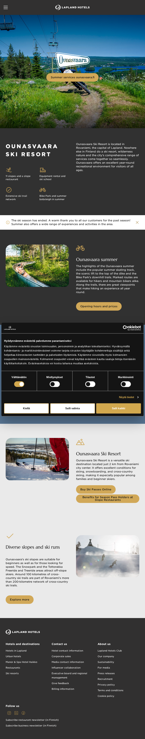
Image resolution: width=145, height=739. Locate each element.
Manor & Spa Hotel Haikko (21, 662)
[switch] (55, 384)
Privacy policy (106, 684)
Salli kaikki (118, 408)
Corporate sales (61, 656)
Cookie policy (106, 696)
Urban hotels (13, 656)
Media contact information (68, 662)
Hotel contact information (67, 650)
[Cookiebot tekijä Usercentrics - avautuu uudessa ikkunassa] (125, 328)
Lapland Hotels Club (110, 650)
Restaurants (13, 667)
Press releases (106, 673)
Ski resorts (12, 673)
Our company (106, 656)
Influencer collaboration (66, 667)
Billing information (63, 689)
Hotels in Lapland (16, 650)
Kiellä (26, 408)
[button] (5, 7)
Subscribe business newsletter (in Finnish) (31, 725)
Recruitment (105, 679)
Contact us (59, 644)
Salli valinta (72, 408)
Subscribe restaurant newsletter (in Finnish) (32, 720)
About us (104, 644)
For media (104, 667)
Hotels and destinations (23, 644)
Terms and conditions (110, 690)
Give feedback (60, 683)
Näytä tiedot (126, 397)
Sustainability (106, 662)
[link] (9, 712)
